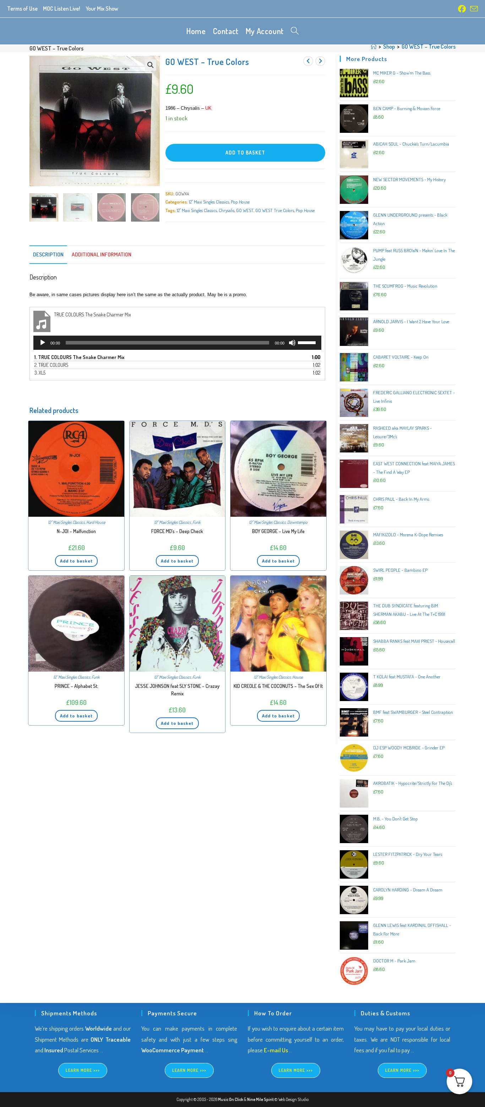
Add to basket (245, 153)
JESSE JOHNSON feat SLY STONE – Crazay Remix (177, 689)
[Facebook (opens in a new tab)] (462, 9)
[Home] (373, 46)
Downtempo (297, 522)
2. (51, 365)
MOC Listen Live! (61, 8)
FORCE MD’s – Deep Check (177, 531)
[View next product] (320, 61)
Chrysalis (226, 210)
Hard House (95, 522)
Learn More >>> (83, 1070)
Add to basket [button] (76, 561)
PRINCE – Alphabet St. (76, 686)
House (297, 677)
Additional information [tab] (101, 254)
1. (79, 357)
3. (39, 373)
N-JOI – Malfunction (76, 531)
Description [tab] (48, 254)
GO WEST (245, 210)
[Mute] (292, 342)
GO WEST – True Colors (429, 46)
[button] (150, 65)
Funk (196, 522)
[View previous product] (308, 61)
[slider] (308, 342)
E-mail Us (276, 1050)
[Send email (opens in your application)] (473, 9)
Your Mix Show (102, 8)
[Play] (42, 342)
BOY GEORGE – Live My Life (278, 531)
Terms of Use (22, 8)
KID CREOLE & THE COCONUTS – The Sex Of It (278, 686)
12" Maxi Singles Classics (209, 202)
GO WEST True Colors (274, 210)
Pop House (240, 202)
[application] (177, 343)
